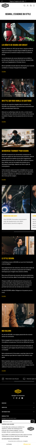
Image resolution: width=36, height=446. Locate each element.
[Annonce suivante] (34, 1)
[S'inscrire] (32, 421)
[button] (24, 5)
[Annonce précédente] (2, 1)
